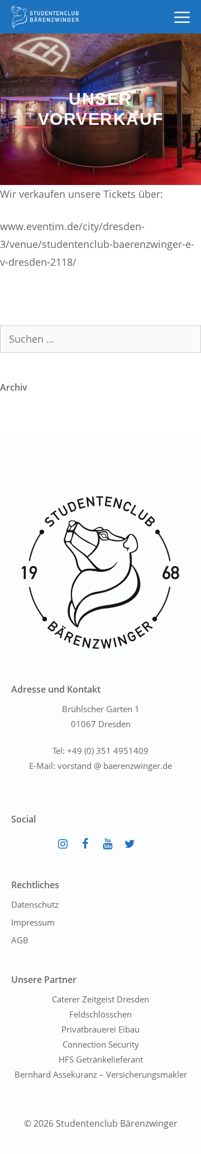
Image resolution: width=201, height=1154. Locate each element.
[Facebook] (85, 844)
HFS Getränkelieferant (101, 1059)
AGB (19, 940)
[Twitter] (129, 844)
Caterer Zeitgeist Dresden (100, 999)
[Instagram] (62, 844)
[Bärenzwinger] (45, 16)
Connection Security (101, 1044)
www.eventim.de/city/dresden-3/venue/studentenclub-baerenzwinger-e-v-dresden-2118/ (97, 244)
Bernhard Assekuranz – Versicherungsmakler (101, 1074)
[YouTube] (107, 844)
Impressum (33, 922)
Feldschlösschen (100, 1014)
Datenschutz (35, 904)
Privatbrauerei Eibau (100, 1029)
